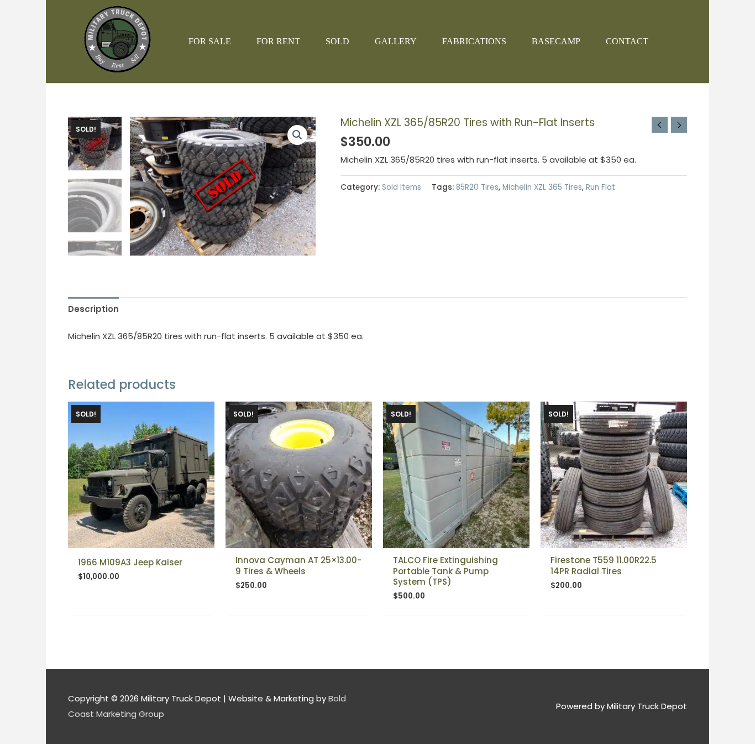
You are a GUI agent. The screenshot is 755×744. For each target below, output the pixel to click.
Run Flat (600, 187)
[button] (297, 135)
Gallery (396, 41)
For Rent (278, 41)
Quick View (141, 539)
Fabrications (474, 41)
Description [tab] (93, 309)
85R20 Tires (477, 187)
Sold (337, 41)
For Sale (209, 41)
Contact (627, 41)
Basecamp (556, 41)
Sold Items (401, 187)
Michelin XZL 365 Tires (542, 187)
